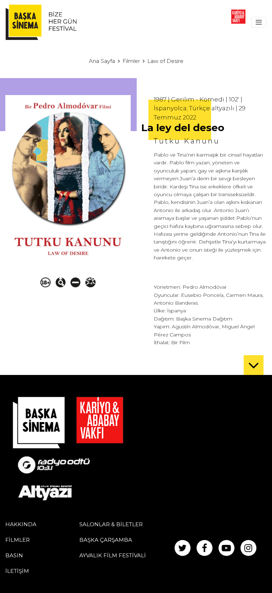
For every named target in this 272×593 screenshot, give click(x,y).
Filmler (131, 61)
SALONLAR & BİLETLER (111, 524)
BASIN (14, 555)
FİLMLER (17, 539)
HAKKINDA (20, 524)
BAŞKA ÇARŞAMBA (105, 539)
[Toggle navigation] (258, 22)
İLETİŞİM (17, 571)
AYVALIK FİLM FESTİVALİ (112, 555)
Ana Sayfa (102, 61)
